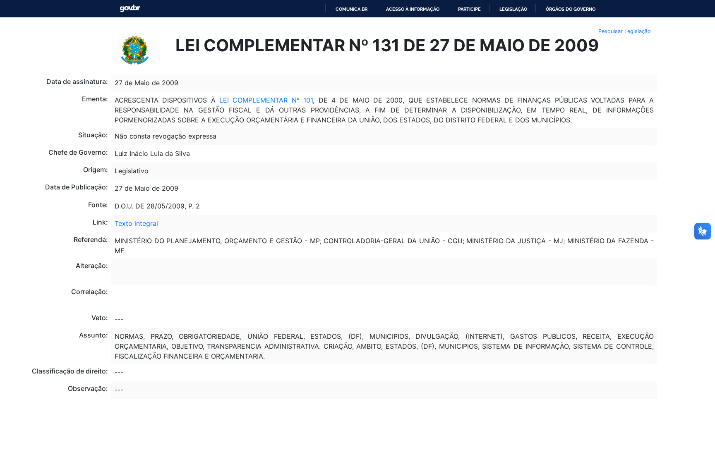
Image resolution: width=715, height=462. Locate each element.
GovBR (130, 8)
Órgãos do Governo (570, 9)
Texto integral (136, 223)
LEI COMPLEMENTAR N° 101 (266, 100)
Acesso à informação (412, 9)
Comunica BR (351, 9)
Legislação (513, 9)
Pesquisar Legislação (624, 31)
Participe (469, 9)
